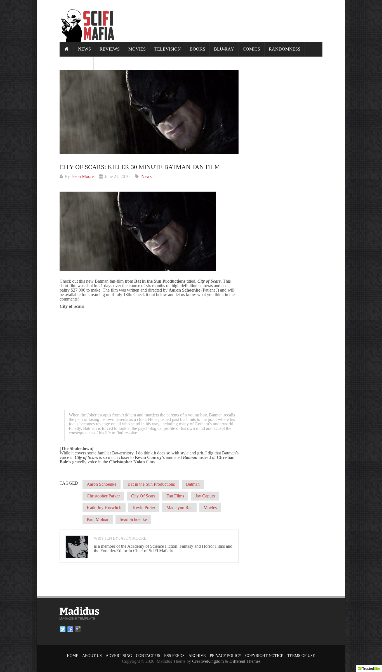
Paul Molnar (98, 519)
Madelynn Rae (179, 507)
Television (167, 49)
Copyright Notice (264, 656)
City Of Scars (143, 496)
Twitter (63, 629)
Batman (193, 484)
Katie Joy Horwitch (104, 507)
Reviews (110, 49)
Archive (197, 656)
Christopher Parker (103, 496)
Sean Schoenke (133, 519)
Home (72, 656)
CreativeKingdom (208, 661)
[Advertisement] (220, 21)
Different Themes (244, 661)
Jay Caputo (205, 496)
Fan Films (175, 496)
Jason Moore (82, 176)
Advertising (119, 656)
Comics (251, 49)
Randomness (284, 49)
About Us (92, 656)
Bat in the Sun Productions (151, 484)
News (84, 49)
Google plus (78, 629)
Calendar (76, 63)
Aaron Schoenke (101, 484)
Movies (137, 49)
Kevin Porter (144, 507)
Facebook (70, 629)
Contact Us (148, 656)
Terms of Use (301, 656)
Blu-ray (224, 49)
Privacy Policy (225, 656)
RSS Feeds (174, 656)
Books (197, 49)
